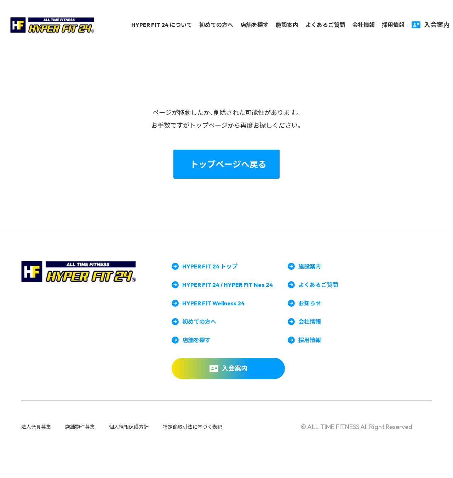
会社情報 (363, 24)
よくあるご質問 (325, 24)
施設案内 (287, 24)
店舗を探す (254, 24)
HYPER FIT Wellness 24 (213, 303)
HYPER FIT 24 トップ (209, 266)
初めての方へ (216, 24)
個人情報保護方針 (129, 427)
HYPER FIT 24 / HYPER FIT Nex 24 (227, 284)
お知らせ (309, 303)
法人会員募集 (36, 427)
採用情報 (393, 24)
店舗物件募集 (80, 427)
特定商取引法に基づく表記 (192, 427)
